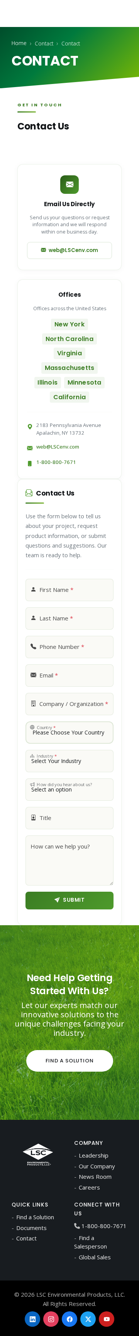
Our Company (97, 1166)
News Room (95, 1176)
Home (19, 43)
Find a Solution (70, 1060)
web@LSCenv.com (72, 250)
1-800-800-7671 (56, 462)
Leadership (93, 1155)
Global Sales (95, 1257)
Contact (26, 1238)
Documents (31, 1228)
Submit (74, 900)
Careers (89, 1187)
